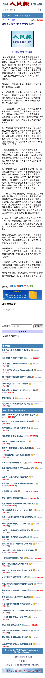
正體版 (39, 4)
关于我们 (22, 661)
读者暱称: (6, 326)
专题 (16, 16)
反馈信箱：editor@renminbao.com (22, 665)
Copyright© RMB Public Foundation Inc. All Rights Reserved (22, 651)
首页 (4, 16)
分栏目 (10, 16)
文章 (27, 16)
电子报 (33, 4)
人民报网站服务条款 (22, 657)
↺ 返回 (5, 4)
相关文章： (7, 346)
